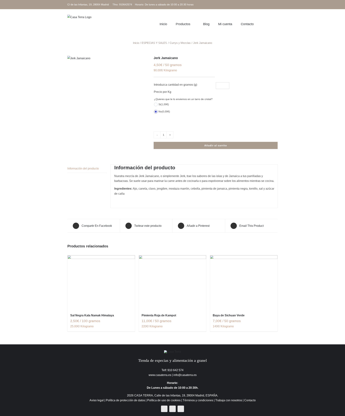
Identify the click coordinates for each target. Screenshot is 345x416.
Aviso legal (96, 400)
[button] (276, 24)
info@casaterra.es (185, 375)
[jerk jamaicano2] (107, 58)
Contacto (250, 400)
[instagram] (172, 409)
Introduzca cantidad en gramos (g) (175, 84)
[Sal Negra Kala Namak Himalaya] (101, 282)
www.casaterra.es (160, 375)
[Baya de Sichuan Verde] (243, 282)
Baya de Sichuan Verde (229, 315)
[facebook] (164, 409)
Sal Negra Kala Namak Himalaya (92, 315)
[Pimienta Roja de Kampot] (172, 282)
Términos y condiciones (198, 400)
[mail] (181, 409)
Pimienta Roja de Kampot (159, 315)
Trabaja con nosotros (228, 400)
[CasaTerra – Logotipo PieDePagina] (172, 351)
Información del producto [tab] (83, 168)
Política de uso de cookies (164, 400)
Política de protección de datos (125, 400)
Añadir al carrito (215, 145)
